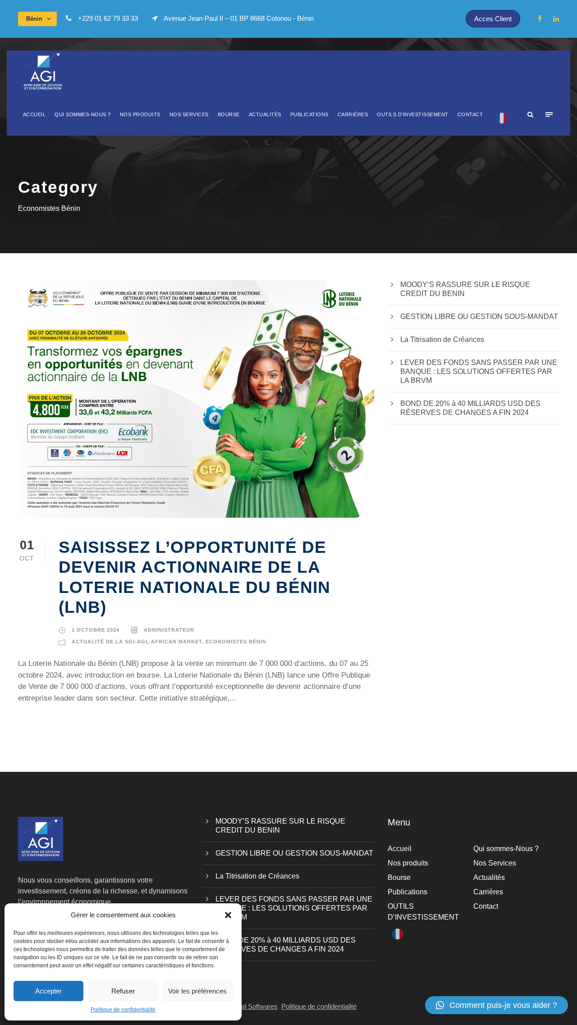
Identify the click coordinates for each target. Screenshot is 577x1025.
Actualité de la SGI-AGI (109, 641)
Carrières (353, 114)
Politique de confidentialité (123, 1010)
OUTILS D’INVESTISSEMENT (413, 114)
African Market (176, 641)
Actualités (265, 114)
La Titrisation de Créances (442, 339)
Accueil (34, 114)
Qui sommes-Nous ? (83, 114)
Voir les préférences (197, 991)
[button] (228, 915)
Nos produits (140, 114)
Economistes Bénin (236, 641)
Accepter (48, 991)
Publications (309, 114)
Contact (470, 114)
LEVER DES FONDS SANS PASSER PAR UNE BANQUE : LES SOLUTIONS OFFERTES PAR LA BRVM (478, 371)
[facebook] (540, 19)
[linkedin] (556, 19)
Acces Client (493, 19)
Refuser (123, 991)
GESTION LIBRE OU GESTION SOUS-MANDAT (479, 316)
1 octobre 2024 (95, 630)
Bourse (229, 114)
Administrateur (169, 630)
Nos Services (189, 114)
